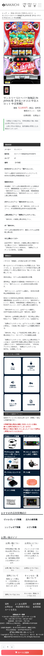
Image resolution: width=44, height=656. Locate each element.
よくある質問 (21, 603)
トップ (4, 13)
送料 (7, 603)
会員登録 (37, 606)
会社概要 (37, 603)
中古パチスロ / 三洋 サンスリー (22, 13)
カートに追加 (23, 652)
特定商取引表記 (23, 606)
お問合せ (9, 606)
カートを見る (11, 609)
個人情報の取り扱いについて (22, 632)
